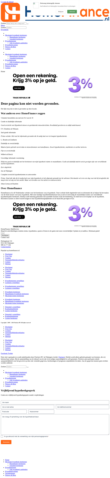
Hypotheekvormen (11, 45)
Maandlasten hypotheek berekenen (17, 294)
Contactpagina (6, 247)
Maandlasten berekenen (17, 37)
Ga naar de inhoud (7, 2)
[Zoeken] (27, 367)
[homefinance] (55, 21)
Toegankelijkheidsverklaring (14, 260)
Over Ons (8, 256)
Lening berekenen (11, 311)
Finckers (61, 357)
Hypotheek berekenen (12, 292)
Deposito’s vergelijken (12, 307)
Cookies (8, 258)
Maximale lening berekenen (14, 296)
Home (7, 460)
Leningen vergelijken (12, 283)
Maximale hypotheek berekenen (16, 35)
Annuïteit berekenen (16, 39)
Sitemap (8, 264)
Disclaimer (8, 254)
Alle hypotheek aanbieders (18, 43)
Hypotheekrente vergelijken (14, 281)
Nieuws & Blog (10, 47)
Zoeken (3, 23)
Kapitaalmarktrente (11, 309)
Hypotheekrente (10, 41)
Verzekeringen (10, 473)
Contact (7, 49)
